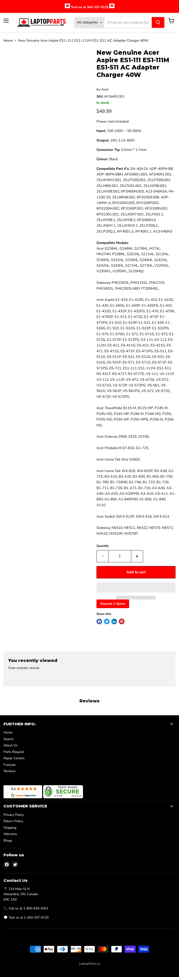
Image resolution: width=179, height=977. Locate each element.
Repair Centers (14, 758)
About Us (10, 745)
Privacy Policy (13, 815)
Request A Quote (112, 604)
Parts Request (13, 752)
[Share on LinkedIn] (114, 621)
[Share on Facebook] (99, 621)
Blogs (7, 840)
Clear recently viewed (23, 668)
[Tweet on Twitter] (107, 621)
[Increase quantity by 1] (137, 556)
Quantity (102, 546)
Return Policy (13, 821)
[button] (136, 587)
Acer (105, 89)
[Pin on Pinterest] (121, 621)
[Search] (158, 22)
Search (8, 739)
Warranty (10, 834)
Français (9, 765)
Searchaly (100, 968)
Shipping (9, 827)
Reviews (9, 771)
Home (8, 41)
